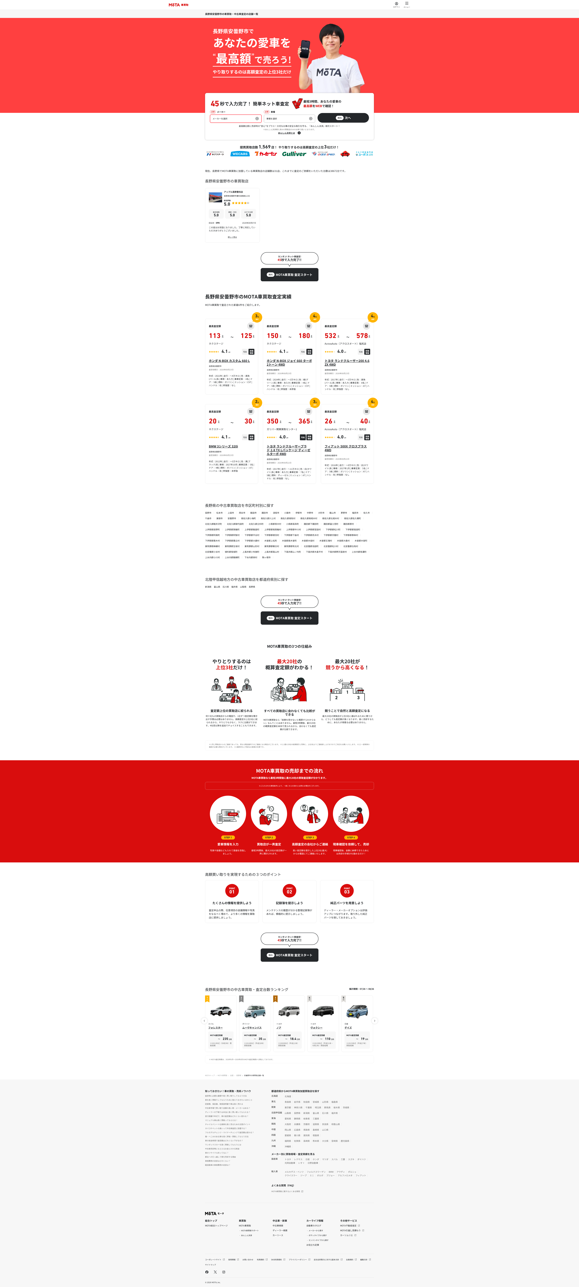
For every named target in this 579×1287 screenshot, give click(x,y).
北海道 (288, 1096)
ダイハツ (361, 1159)
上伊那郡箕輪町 (232, 529)
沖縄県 (288, 1146)
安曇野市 (232, 518)
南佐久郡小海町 (248, 518)
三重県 (316, 1118)
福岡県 (288, 1140)
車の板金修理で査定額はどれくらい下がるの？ (224, 1140)
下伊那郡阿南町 (212, 535)
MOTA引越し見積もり (350, 1230)
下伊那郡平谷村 (252, 535)
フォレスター (215, 1027)
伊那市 (299, 512)
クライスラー (291, 1175)
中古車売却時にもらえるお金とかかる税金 (222, 1148)
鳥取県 (306, 1129)
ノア (278, 1027)
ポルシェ (352, 1171)
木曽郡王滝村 (325, 540)
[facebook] (207, 1272)
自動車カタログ (313, 1225)
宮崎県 (334, 1140)
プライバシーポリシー (298, 1259)
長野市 (208, 512)
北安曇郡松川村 (331, 546)
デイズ (348, 1027)
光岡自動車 (290, 1162)
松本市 (219, 512)
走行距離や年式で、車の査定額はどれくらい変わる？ (226, 1116)
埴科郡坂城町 (231, 551)
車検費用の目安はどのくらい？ (217, 1161)
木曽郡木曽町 (361, 540)
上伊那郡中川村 (293, 529)
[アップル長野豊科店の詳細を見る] (232, 215)
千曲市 (208, 518)
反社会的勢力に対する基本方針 (327, 1259)
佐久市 (366, 512)
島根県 (316, 1129)
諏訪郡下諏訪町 (311, 523)
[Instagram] (224, 1272)
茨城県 (346, 1107)
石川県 (226, 586)
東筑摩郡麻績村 (212, 546)
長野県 (252, 586)
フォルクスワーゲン (316, 1171)
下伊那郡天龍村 (331, 535)
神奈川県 (298, 1107)
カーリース (278, 1235)
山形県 (325, 1101)
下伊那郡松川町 (333, 529)
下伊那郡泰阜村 (350, 535)
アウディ (341, 1171)
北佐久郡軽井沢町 (213, 523)
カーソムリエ (346, 1235)
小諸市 (287, 512)
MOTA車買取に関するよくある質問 (285, 1191)
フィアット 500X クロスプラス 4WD (346, 448)
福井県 (234, 586)
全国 (231, 1075)
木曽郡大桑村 (343, 540)
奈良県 (325, 1124)
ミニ (312, 1175)
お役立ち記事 (312, 1244)
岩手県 (297, 1101)
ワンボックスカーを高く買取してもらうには (223, 1144)
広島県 (297, 1129)
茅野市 (344, 512)
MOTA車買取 (222, 1075)
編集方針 (364, 1259)
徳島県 (316, 1135)
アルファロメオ (345, 1175)
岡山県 (288, 1129)
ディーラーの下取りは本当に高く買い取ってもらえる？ (227, 1112)
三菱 (343, 1159)
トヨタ (288, 1159)
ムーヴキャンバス (252, 1027)
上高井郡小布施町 (250, 551)
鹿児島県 (345, 1140)
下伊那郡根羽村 (271, 535)
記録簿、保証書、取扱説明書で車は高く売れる (224, 1104)
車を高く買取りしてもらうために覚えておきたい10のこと (228, 1100)
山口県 (325, 1129)
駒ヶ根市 (266, 557)
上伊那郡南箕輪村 (272, 529)
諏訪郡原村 (348, 523)
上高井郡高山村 (271, 551)
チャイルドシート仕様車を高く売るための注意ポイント (227, 1124)
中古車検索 (278, 1225)
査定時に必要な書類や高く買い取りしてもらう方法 (226, 1095)
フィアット (361, 1175)
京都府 (306, 1124)
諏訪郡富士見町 (331, 523)
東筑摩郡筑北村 (291, 546)
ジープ (303, 1175)
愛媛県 (288, 1135)
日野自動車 (313, 1162)
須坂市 (276, 512)
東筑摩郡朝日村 (271, 546)
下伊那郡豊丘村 (232, 540)
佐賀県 (297, 1140)
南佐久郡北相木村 (330, 518)
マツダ (325, 1159)
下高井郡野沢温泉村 (337, 551)
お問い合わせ (247, 1259)
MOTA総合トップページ (216, 1225)
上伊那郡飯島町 (252, 529)
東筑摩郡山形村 (252, 546)
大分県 (325, 1140)
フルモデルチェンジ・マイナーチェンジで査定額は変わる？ (229, 1132)
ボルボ (320, 1175)
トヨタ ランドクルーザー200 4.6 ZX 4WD (347, 362)
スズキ (351, 1159)
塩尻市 (355, 512)
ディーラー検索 (280, 1230)
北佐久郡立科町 (256, 523)
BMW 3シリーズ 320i (223, 446)
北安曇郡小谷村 (212, 551)
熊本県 (316, 1140)
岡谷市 (242, 512)
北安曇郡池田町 (311, 546)
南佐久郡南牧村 (288, 518)
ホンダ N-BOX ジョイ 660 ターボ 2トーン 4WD (289, 362)
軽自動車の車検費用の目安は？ (217, 1165)
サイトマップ (210, 1264)
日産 (307, 1159)
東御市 (219, 518)
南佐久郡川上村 (268, 518)
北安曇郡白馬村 (350, 546)
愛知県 (288, 1118)
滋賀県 (316, 1124)
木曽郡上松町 (270, 540)
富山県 (217, 586)
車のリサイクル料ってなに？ (217, 1152)
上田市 (231, 512)
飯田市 (253, 512)
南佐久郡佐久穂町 (352, 518)
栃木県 (337, 1107)
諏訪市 (265, 512)
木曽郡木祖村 (308, 540)
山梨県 (243, 586)
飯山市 (332, 512)
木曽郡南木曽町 (289, 540)
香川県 (297, 1135)
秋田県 (306, 1101)
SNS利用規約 (276, 1259)
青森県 (288, 1101)
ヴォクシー (316, 1027)
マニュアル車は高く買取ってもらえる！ (221, 1120)
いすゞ (301, 1162)
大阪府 (288, 1124)
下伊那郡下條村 (291, 535)
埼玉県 (318, 1107)
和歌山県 (335, 1124)
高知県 (306, 1135)
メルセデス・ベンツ (294, 1171)
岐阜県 (306, 1118)
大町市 (321, 512)
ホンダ (316, 1159)
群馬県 (327, 1107)
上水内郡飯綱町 (232, 557)
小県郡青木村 (275, 523)
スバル (334, 1159)
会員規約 (350, 1259)
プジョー (330, 1175)
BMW (331, 1171)
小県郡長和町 (292, 523)
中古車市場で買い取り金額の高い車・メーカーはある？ (227, 1108)
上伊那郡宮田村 (313, 529)
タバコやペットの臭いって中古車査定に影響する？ (226, 1128)
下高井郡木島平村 (314, 551)
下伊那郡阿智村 (232, 535)
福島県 (334, 1101)
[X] (215, 1272)
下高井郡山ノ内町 (292, 551)
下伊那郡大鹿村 (252, 540)
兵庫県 (297, 1124)
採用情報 (232, 1259)
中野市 (310, 512)
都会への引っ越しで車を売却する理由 (220, 1156)
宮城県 (316, 1101)
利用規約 (261, 1259)
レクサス (298, 1159)
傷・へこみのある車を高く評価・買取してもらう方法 (226, 1136)
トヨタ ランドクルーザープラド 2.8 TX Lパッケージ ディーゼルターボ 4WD (288, 450)
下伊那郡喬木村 (212, 540)
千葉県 (308, 1107)
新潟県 (208, 586)
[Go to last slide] (204, 1021)
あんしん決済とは (286, 132)
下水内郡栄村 (251, 557)
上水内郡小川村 (212, 557)
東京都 (288, 1107)
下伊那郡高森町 (352, 529)
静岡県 (297, 1118)
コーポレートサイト (213, 1259)
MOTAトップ (210, 1075)
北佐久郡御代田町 (235, 523)
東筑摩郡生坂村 (232, 546)
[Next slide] (375, 1021)
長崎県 (306, 1140)
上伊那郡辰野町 (212, 529)
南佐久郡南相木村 (308, 518)
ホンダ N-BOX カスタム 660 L (229, 361)
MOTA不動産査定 (348, 1225)
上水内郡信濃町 (359, 551)
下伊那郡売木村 (311, 535)
